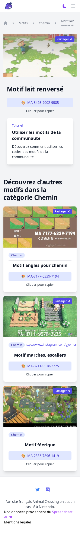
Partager (61, 211)
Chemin (44, 23)
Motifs (23, 23)
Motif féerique (40, 445)
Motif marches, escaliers (40, 355)
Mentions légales (18, 522)
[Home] (5, 23)
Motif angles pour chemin (40, 265)
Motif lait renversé (67, 23)
